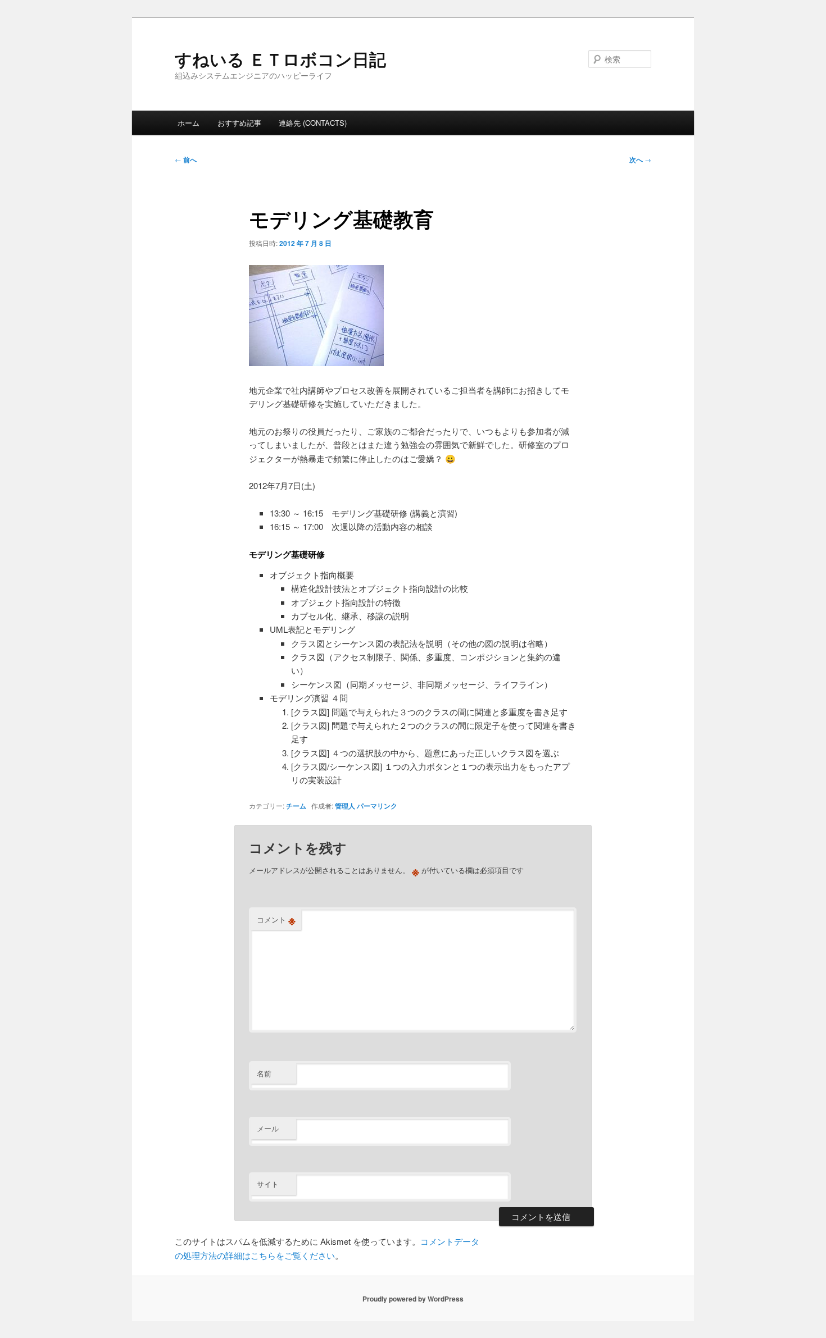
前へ (186, 159)
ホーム (188, 122)
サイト (268, 1184)
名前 (264, 1073)
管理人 (345, 806)
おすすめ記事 (239, 122)
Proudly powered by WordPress (413, 1299)
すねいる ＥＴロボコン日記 (280, 59)
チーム (296, 806)
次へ (640, 159)
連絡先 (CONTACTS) (313, 122)
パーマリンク (377, 806)
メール (268, 1128)
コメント (276, 920)
